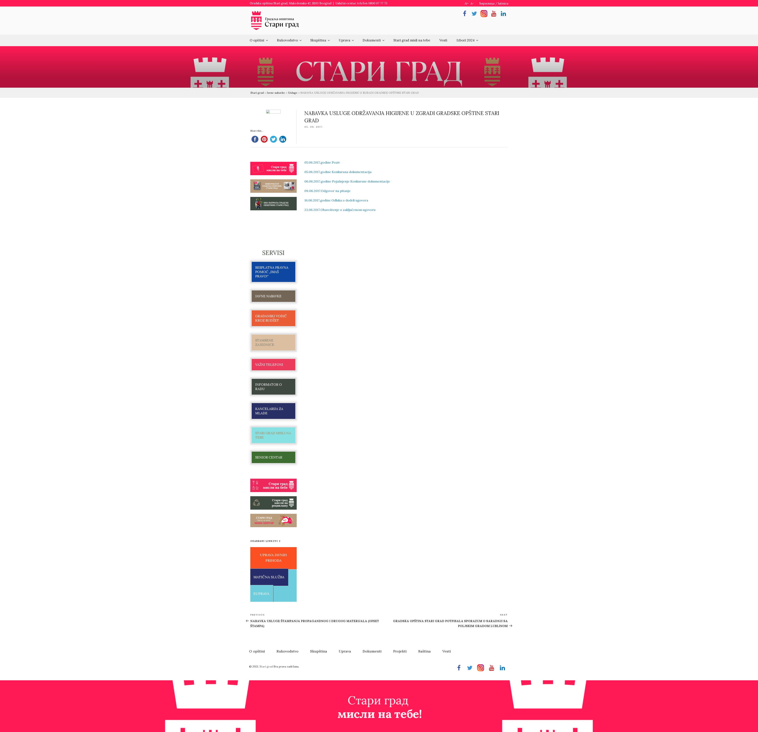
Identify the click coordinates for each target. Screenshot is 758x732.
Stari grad (257, 93)
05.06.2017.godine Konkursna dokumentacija (337, 172)
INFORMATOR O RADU (268, 386)
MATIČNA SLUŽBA (268, 577)
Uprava (344, 40)
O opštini (257, 40)
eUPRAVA (261, 593)
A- (472, 3)
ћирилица (486, 3)
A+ (467, 3)
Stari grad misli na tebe (411, 40)
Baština (424, 651)
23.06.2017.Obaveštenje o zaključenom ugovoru (339, 210)
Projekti (400, 651)
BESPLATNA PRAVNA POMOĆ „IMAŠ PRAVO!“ (271, 271)
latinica (503, 3)
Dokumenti (372, 40)
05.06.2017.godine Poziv (322, 162)
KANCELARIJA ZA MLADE (269, 411)
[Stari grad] (275, 30)
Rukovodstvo (287, 40)
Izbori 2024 (466, 40)
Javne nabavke (276, 93)
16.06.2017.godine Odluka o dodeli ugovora (336, 200)
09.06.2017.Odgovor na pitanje (327, 191)
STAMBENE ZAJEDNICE (264, 342)
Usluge (292, 93)
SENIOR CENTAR (268, 457)
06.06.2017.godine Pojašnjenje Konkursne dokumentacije (347, 181)
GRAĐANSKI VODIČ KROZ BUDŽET (271, 318)
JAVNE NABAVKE (268, 296)
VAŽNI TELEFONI (269, 364)
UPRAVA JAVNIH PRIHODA (273, 558)
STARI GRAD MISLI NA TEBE (273, 435)
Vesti (443, 40)
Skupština (318, 40)
